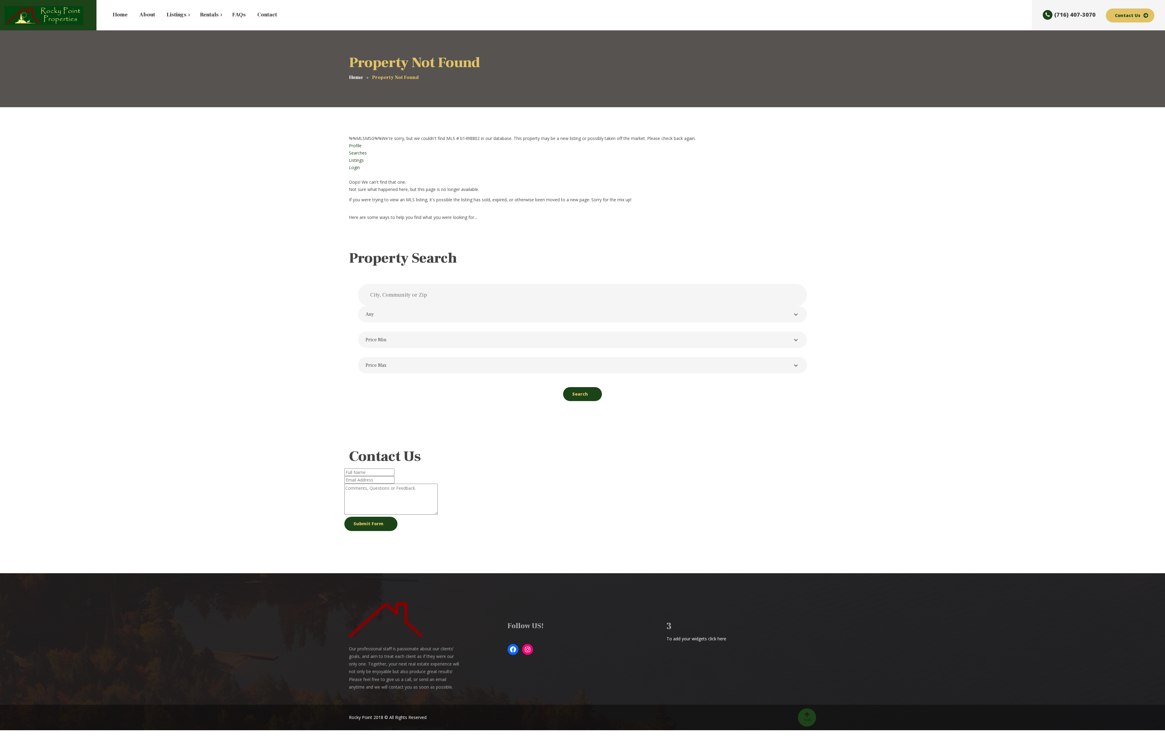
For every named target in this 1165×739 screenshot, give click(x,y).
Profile (355, 145)
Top (807, 720)
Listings (356, 160)
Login (354, 167)
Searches (358, 153)
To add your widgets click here (696, 639)
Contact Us (1127, 15)
